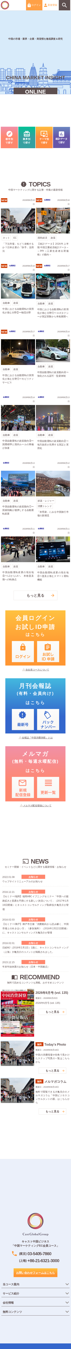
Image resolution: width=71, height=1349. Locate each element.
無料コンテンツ (12, 1311)
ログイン (36, 5)
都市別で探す (9, 137)
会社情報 (8, 1302)
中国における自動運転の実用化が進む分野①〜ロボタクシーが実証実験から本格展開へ (53, 294)
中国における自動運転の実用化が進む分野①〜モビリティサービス (18, 359)
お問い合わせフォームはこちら (35, 1272)
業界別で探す (26, 137)
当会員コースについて (37, 669)
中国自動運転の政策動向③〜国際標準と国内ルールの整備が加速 (18, 425)
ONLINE (35, 92)
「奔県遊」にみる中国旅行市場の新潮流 (53, 491)
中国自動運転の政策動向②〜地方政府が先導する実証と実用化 (53, 425)
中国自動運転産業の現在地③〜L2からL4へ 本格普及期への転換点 (18, 557)
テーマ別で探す (44, 137)
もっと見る (35, 595)
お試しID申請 (48, 652)
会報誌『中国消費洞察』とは (37, 737)
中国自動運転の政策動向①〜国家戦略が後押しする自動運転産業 (18, 491)
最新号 (22, 719)
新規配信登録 (22, 787)
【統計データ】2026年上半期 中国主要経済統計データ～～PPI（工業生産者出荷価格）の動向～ (53, 228)
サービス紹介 (11, 1293)
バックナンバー (48, 719)
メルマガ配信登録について (37, 805)
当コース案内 (11, 1284)
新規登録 (52, 5)
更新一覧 (48, 787)
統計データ (61, 137)
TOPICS (35, 880)
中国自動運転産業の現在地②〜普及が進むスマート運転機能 (53, 557)
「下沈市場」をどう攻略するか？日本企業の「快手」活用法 (18, 228)
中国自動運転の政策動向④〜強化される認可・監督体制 (53, 359)
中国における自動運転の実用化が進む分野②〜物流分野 (18, 294)
